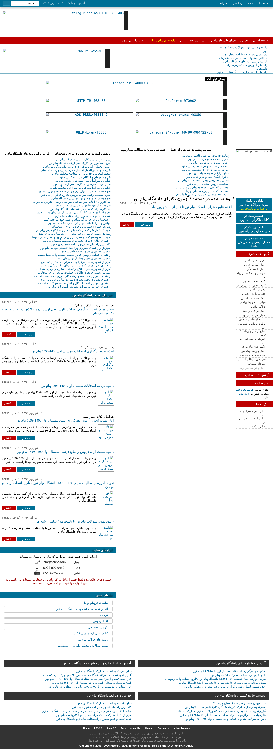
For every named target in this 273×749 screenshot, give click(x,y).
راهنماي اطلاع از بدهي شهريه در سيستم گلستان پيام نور (76, 240)
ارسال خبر (238, 3)
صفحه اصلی (262, 3)
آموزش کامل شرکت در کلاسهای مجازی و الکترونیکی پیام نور (73, 230)
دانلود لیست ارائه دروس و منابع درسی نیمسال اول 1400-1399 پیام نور (65, 452)
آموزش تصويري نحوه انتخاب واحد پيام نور (85, 251)
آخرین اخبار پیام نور (254, 260)
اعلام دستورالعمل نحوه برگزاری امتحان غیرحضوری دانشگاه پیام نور (225, 686)
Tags (123, 728)
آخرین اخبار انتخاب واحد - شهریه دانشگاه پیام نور (97, 663)
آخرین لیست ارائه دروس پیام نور (209, 162)
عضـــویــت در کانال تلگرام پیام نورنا (254, 218)
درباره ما (126, 40)
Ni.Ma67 (188, 745)
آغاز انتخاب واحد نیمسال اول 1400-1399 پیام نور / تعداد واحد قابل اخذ (90, 686)
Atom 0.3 (111, 728)
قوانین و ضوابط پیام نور (252, 302)
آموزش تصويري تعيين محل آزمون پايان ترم (84, 258)
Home (86, 728)
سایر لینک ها (258, 426)
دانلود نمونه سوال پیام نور (253, 412)
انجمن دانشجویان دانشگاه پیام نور (229, 40)
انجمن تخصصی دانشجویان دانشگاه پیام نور (82, 608)
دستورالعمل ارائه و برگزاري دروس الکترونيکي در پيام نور (76, 166)
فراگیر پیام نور (257, 306)
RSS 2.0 (98, 728)
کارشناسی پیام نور (255, 280)
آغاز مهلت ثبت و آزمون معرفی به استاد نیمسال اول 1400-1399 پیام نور (65, 420)
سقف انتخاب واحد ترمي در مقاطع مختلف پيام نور (80, 173)
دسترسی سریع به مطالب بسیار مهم (245, 54)
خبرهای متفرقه (257, 363)
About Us (135, 728)
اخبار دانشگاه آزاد (255, 269)
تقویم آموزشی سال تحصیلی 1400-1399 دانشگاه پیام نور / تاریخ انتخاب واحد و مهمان (215, 678)
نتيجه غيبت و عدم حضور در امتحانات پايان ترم (83, 216)
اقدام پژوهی (100, 621)
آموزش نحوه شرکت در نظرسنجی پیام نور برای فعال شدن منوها (71, 237)
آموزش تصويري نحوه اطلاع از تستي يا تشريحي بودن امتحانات (73, 269)
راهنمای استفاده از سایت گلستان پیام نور (242, 72)
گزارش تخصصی (98, 627)
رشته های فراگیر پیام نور (92, 639)
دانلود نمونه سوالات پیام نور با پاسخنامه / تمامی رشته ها (75, 521)
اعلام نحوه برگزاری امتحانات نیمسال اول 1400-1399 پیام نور (72, 351)
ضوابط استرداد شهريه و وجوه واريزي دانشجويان (81, 226)
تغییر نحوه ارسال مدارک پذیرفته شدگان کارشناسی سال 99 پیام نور (225, 707)
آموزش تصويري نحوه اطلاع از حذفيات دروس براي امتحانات (74, 272)
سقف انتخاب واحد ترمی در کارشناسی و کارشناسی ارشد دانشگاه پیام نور (221, 682)
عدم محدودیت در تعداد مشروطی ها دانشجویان (200, 194)
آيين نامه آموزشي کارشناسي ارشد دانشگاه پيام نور (80, 163)
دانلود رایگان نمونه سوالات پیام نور (208, 173)
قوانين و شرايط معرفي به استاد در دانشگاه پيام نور (80, 187)
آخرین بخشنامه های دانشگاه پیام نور (241, 663)
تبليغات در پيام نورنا (96, 602)
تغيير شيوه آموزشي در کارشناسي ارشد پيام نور (82, 184)
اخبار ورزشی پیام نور (253, 350)
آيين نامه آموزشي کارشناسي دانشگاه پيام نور (83, 159)
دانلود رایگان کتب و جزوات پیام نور (207, 176)
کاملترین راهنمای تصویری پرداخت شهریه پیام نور (102, 707)
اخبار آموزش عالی (255, 264)
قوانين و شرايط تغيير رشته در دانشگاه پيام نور (83, 180)
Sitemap (148, 728)
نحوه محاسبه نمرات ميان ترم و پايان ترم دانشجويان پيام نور (74, 191)
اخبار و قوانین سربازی (253, 368)
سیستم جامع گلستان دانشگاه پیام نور (240, 695)
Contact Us (164, 728)
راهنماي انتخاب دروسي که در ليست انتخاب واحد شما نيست (74, 254)
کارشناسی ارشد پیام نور (251, 285)
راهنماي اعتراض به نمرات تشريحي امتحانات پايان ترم (78, 286)
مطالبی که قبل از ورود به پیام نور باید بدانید (202, 187)
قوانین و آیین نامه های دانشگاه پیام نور (244, 61)
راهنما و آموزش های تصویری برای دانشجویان (246, 66)
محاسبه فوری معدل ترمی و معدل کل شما (254, 242)
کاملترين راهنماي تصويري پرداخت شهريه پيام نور (81, 244)
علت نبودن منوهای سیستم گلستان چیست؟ (239, 703)
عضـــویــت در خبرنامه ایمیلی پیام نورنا (254, 229)
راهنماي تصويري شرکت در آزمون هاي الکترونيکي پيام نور (75, 265)
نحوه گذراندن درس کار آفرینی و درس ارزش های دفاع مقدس (73, 212)
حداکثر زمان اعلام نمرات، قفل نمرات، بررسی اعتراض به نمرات (72, 201)
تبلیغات (250, 3)
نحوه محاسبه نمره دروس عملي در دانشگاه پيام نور (80, 198)
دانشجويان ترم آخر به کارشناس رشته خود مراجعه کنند (77, 219)
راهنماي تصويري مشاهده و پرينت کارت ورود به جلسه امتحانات (72, 276)
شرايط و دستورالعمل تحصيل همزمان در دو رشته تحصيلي (76, 170)
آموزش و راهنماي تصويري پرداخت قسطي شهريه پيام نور (76, 247)
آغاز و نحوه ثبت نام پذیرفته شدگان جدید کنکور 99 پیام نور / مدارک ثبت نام (87, 674)
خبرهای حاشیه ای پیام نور (253, 340)
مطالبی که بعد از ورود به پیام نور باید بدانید (203, 190)
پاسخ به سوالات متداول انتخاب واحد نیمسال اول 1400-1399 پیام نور (91, 682)
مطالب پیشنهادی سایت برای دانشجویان (243, 58)
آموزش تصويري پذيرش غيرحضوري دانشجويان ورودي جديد (75, 233)
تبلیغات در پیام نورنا (164, 40)
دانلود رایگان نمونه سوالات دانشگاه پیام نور (243, 49)
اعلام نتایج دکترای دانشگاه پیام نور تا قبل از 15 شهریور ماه (191, 207)
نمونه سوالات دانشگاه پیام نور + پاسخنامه (82, 645)
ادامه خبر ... (144, 224)
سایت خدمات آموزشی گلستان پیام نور (205, 155)
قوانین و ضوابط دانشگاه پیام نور (109, 695)
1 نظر (7, 372)
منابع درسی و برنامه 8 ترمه (253, 333)
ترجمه (104, 615)
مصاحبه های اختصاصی (252, 355)
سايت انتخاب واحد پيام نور (252, 420)
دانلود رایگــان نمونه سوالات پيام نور (254, 204)
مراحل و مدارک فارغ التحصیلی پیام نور (205, 169)
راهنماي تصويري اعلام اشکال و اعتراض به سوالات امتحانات (74, 283)
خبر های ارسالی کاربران (251, 359)
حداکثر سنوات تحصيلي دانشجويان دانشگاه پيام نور (80, 208)
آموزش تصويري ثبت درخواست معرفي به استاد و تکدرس (76, 261)
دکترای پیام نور (257, 289)
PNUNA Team (118, 745)
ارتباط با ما (141, 40)
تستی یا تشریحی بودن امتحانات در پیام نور (203, 180)
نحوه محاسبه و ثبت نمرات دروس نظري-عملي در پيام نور (76, 194)
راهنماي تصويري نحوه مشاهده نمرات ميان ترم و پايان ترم (75, 279)
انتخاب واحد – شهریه (253, 293)
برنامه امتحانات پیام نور (252, 319)
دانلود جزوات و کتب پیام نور (252, 325)
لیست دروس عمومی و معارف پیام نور (205, 166)
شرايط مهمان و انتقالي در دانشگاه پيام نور (85, 177)
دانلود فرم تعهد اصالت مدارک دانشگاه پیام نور (104, 671)
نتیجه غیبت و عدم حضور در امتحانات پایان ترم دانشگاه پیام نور (94, 718)
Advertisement (182, 728)
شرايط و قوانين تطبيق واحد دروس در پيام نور (83, 205)
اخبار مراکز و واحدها (254, 310)
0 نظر (125, 224)
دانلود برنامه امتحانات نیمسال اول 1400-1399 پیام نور (77, 386)
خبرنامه (223, 3)
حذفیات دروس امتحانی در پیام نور (208, 183)
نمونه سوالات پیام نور (192, 40)
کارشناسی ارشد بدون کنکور (90, 633)
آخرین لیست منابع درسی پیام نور (208, 159)
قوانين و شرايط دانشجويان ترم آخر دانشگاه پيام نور (79, 223)
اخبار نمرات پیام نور (254, 315)
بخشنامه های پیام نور (253, 298)
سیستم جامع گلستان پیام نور (251, 275)
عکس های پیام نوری (254, 346)
